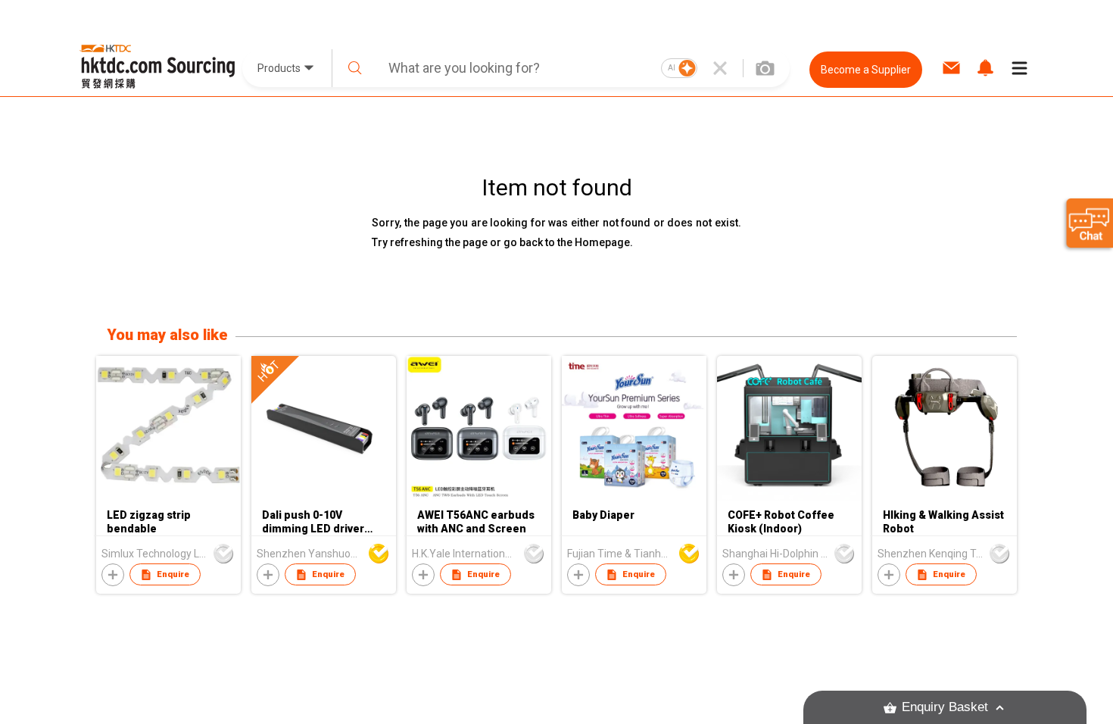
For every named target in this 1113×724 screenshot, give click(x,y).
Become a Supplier (866, 70)
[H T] (323, 497)
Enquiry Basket (945, 707)
